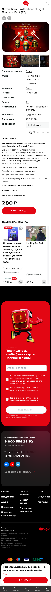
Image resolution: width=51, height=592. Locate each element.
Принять (23, 580)
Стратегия (31, 84)
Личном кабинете (23, 418)
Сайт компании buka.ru (17, 472)
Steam (29, 71)
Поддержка (7, 507)
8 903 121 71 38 (17, 456)
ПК (27, 98)
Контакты (43, 502)
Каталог (5, 492)
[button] (25, 37)
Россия (29, 93)
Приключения (33, 76)
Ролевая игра (32, 80)
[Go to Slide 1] (12, 61)
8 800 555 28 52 (18, 441)
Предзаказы (7, 497)
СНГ (36, 93)
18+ (27, 102)
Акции (4, 502)
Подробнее (7, 574)
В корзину (17, 211)
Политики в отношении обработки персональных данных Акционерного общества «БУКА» (26, 381)
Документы (44, 497)
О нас (40, 492)
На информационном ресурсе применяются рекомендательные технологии (13, 545)
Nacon (29, 88)
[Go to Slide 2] (30, 61)
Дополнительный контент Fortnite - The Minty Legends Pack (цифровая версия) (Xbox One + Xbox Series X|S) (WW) (12, 252)
